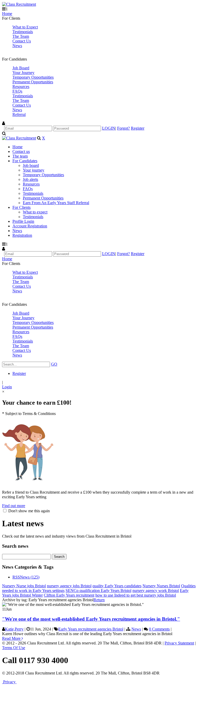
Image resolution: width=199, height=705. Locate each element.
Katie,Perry (14, 629)
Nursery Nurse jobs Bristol (24, 586)
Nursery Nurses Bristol (161, 586)
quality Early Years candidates (117, 586)
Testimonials (22, 31)
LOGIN (108, 128)
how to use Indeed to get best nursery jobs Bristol (135, 595)
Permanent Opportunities (32, 82)
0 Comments (159, 629)
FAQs (17, 91)
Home (7, 13)
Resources (20, 86)
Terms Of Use (13, 647)
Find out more (13, 505)
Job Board (20, 68)
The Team (20, 36)
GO (54, 364)
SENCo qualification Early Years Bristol (98, 590)
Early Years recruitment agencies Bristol (90, 629)
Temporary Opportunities (33, 77)
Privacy (9, 682)
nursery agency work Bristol (155, 590)
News (17, 45)
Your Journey (23, 72)
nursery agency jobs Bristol (69, 586)
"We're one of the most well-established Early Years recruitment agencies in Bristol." (91, 619)
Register (137, 128)
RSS (16, 577)
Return (99, 600)
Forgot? (123, 128)
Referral (19, 114)
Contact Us (21, 41)
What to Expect (25, 27)
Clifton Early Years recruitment (69, 595)
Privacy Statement (179, 643)
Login (7, 387)
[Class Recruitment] (19, 4)
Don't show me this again (28, 511)
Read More (12, 638)
